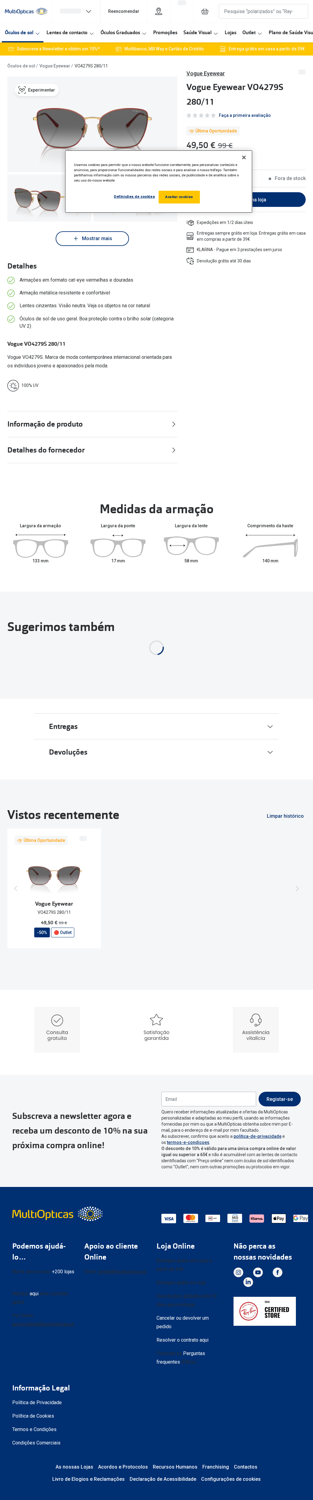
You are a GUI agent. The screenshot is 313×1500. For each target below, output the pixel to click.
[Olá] (76, 11)
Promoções (165, 32)
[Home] (26, 11)
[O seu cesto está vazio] (204, 11)
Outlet (249, 32)
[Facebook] (277, 1272)
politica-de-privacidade (258, 1136)
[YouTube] (258, 1272)
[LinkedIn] (248, 1282)
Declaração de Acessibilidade (163, 1479)
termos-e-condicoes (188, 1142)
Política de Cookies (33, 1416)
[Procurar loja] (158, 11)
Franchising (215, 1467)
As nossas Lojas (74, 1467)
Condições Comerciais (36, 1443)
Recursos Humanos (175, 1467)
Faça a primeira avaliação (245, 115)
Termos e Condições (34, 1429)
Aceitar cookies (179, 197)
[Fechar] (244, 157)
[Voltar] (15, 888)
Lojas (230, 32)
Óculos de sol (19, 32)
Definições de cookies (134, 196)
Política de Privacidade (37, 1402)
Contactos (245, 1467)
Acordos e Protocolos (123, 1467)
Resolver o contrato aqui (182, 1340)
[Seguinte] (297, 888)
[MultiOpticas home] (58, 1214)
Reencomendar (123, 11)
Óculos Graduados (120, 32)
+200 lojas (63, 1272)
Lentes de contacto (66, 32)
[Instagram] (238, 1272)
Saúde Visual (197, 32)
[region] (158, 181)
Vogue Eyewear (54, 65)
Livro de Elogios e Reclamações (88, 1479)
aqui (34, 1293)
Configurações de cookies (231, 1479)
